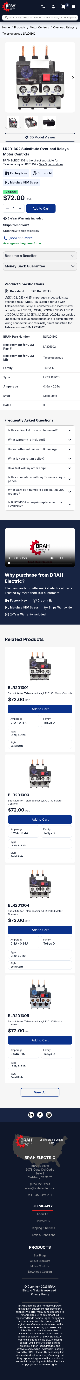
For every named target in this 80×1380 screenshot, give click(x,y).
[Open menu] (73, 6)
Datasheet (17, 291)
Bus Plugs (40, 1255)
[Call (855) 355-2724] (43, 6)
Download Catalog (40, 1271)
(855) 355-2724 (21, 238)
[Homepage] (9, 7)
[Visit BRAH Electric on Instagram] (49, 1115)
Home (6, 27)
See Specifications (51, 164)
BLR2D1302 (50, 336)
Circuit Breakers (40, 1260)
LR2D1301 (48, 693)
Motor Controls (39, 27)
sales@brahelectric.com (40, 1188)
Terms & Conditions (42, 1235)
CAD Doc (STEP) (41, 291)
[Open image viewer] (40, 77)
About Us (43, 1214)
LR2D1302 (49, 346)
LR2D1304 (49, 911)
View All (40, 1092)
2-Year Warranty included (25, 218)
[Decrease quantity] (7, 208)
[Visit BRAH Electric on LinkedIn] (31, 1115)
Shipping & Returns (43, 1228)
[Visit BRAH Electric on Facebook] (40, 1115)
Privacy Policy (40, 1294)
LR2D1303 (49, 800)
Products (20, 27)
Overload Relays (64, 27)
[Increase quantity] (20, 208)
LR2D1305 (49, 1021)
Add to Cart (40, 208)
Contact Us (43, 1221)
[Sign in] (53, 6)
